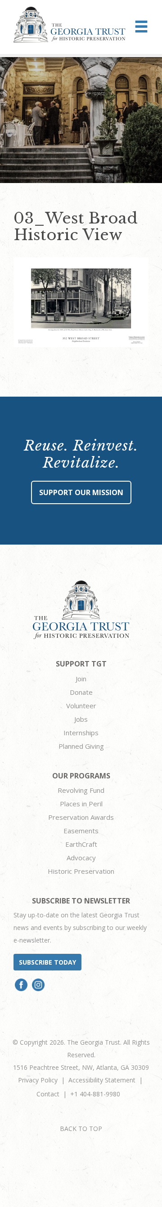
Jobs (81, 719)
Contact (47, 1094)
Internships (81, 732)
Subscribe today (47, 962)
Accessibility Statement (101, 1080)
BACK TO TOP (81, 1128)
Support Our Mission (81, 492)
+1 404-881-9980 (95, 1094)
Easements (81, 830)
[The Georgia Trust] (70, 25)
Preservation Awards (81, 817)
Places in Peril (81, 803)
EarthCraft (81, 844)
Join (81, 678)
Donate (81, 692)
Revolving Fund (81, 790)
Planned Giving (81, 746)
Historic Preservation (81, 871)
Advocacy (81, 857)
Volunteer (81, 705)
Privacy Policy (38, 1080)
